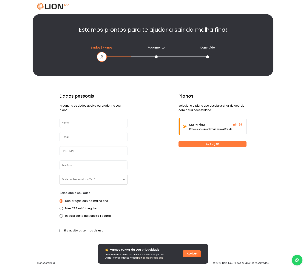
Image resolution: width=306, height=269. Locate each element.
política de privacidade (150, 257)
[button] (93, 179)
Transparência (46, 263)
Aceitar (192, 253)
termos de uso (93, 230)
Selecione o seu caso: (75, 193)
